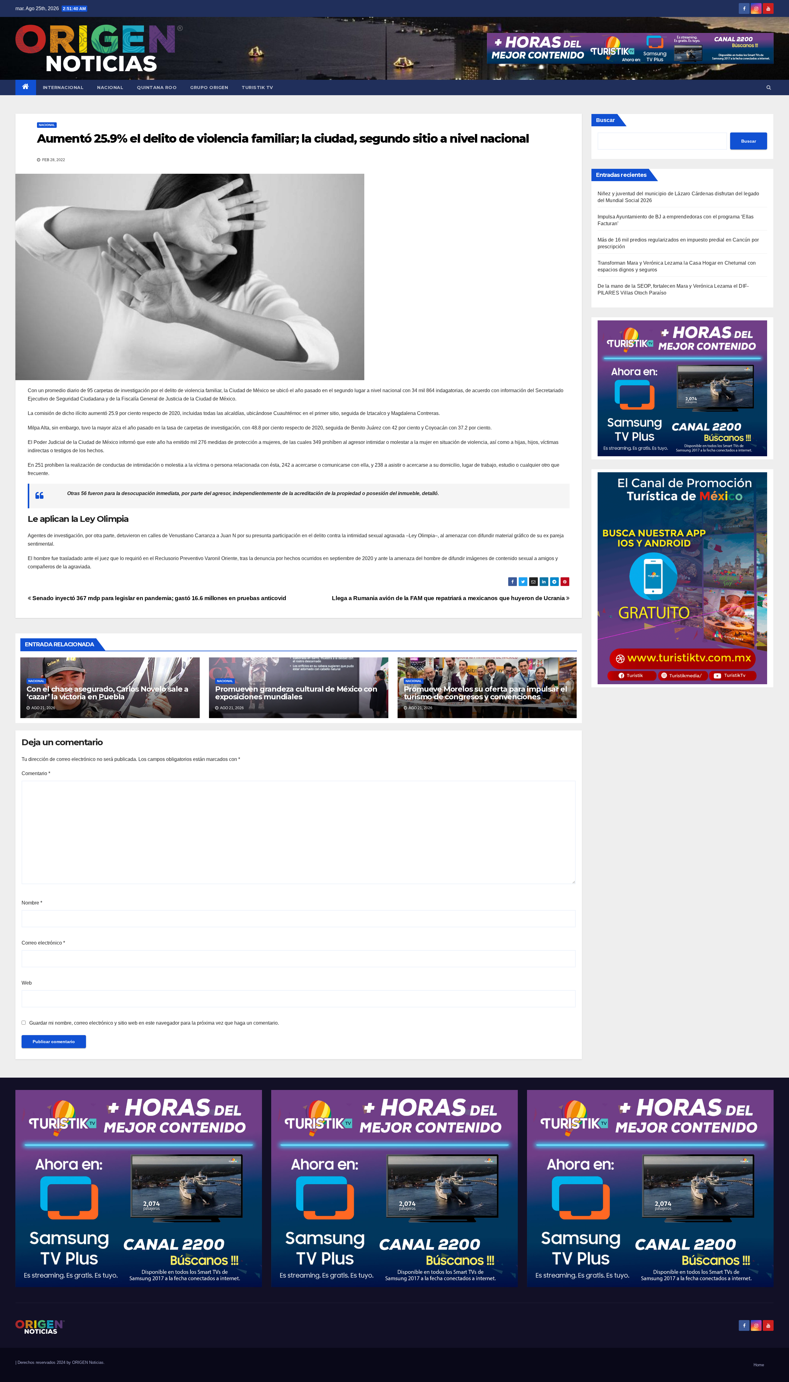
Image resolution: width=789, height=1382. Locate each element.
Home (759, 1365)
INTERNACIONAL (63, 87)
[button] (769, 87)
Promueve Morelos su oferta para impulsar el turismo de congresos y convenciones (485, 693)
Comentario (36, 773)
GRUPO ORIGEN (209, 87)
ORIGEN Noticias (88, 1362)
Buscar (605, 120)
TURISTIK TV (257, 87)
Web (27, 983)
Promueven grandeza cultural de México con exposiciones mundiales (296, 693)
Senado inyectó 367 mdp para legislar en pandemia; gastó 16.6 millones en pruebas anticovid (158, 598)
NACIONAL (110, 87)
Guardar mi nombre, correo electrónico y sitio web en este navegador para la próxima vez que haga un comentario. (154, 1023)
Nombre (32, 902)
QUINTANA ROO (157, 87)
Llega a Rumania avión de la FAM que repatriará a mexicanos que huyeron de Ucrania (449, 598)
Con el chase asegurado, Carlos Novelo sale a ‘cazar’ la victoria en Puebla (107, 693)
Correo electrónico (43, 942)
